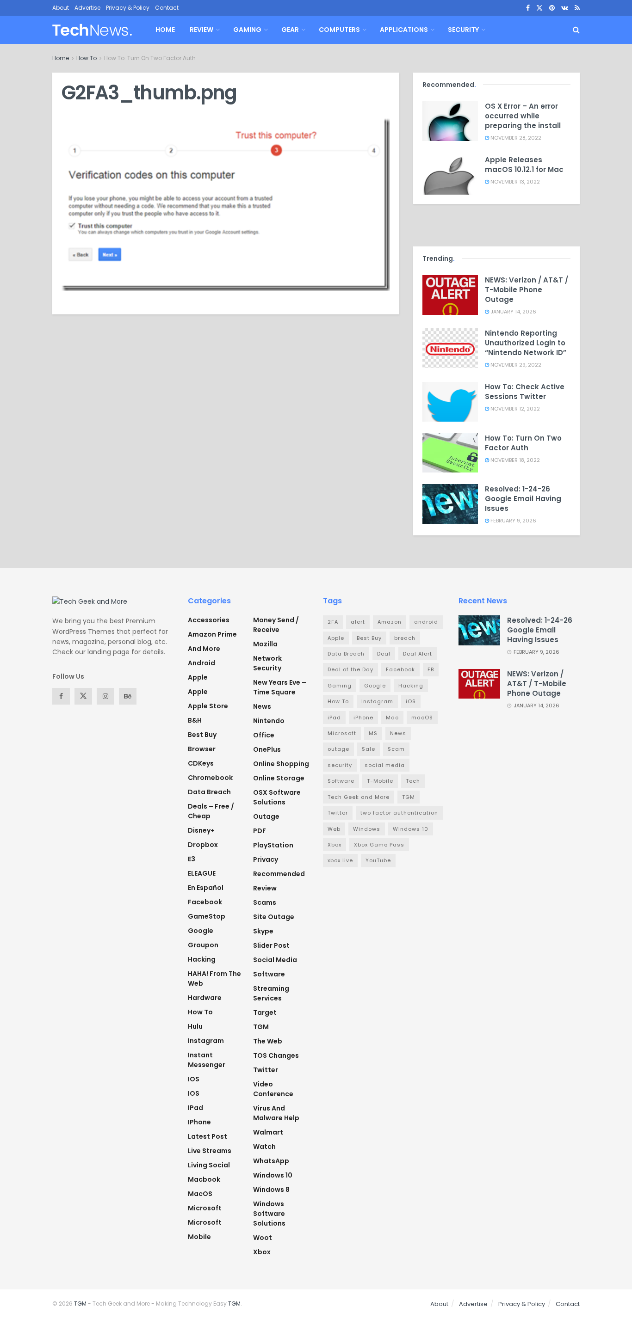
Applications (404, 29)
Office (263, 735)
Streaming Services (271, 993)
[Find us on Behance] (127, 696)
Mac (392, 717)
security (340, 765)
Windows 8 (271, 1189)
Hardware (205, 997)
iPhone (199, 1122)
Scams (264, 902)
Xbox (262, 1252)
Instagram (206, 1040)
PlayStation (273, 845)
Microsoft (205, 1208)
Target (265, 1012)
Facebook (205, 902)
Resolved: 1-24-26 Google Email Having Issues (523, 498)
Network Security (267, 663)
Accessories (208, 620)
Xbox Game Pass (379, 844)
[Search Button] (576, 30)
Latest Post (207, 1136)
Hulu (195, 1026)
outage (338, 749)
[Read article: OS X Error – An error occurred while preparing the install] (450, 121)
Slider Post (271, 945)
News (262, 706)
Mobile (199, 1236)
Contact (167, 8)
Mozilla (265, 644)
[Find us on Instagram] (105, 696)
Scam (396, 749)
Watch (264, 1146)
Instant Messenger (206, 1059)
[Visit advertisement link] (496, 223)
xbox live (340, 860)
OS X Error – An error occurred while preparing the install (523, 115)
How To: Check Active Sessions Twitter (524, 391)
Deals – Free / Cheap (211, 811)
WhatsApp (271, 1161)
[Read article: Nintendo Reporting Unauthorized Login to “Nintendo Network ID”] (450, 348)
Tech (413, 781)
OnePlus (267, 749)
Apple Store (208, 706)
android (426, 622)
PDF (259, 830)
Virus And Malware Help (276, 1113)
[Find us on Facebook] (528, 8)
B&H (195, 720)
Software (269, 974)
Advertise (87, 8)
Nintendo (269, 720)
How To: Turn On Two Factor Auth (150, 58)
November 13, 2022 (514, 181)
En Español (205, 887)
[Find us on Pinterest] (552, 8)
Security (463, 29)
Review (201, 29)
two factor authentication (399, 812)
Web (334, 829)
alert (358, 622)
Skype (263, 931)
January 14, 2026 (512, 311)
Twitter (265, 1069)
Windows (366, 829)
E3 (191, 859)
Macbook (204, 1179)
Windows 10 (272, 1175)
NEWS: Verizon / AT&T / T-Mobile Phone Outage (526, 289)
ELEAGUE (202, 873)
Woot (262, 1237)
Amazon (390, 622)
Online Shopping (281, 763)
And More (204, 648)
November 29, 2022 (515, 364)
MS (373, 733)
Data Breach (209, 792)
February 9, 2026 (512, 520)
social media (385, 765)
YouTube (378, 860)
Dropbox (203, 844)
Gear (290, 29)
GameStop (206, 916)
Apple (198, 677)
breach (404, 638)
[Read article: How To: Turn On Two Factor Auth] (450, 453)
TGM (261, 1026)
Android (201, 663)
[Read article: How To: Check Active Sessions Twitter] (450, 402)
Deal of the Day (350, 669)
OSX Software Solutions (277, 797)
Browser (202, 749)
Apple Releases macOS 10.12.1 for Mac (524, 164)
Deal (383, 653)
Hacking (202, 959)
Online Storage (278, 778)
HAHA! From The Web (214, 978)
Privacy (265, 859)
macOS (200, 1193)
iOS (193, 1093)
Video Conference (273, 1089)
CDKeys (201, 763)
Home (165, 29)
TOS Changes (276, 1055)
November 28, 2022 (515, 137)
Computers (339, 29)
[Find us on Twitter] (539, 8)
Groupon (203, 945)
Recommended (279, 873)
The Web (267, 1041)
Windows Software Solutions (269, 1213)
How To (86, 58)
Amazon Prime (212, 634)
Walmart (268, 1132)
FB (431, 669)
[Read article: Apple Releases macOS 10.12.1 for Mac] (450, 175)
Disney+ (201, 830)
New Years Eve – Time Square (279, 687)
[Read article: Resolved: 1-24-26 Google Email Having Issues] (450, 504)
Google (200, 930)
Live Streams (209, 1150)
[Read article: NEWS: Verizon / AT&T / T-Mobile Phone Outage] (450, 295)
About (60, 8)
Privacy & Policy (127, 8)
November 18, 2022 (514, 460)
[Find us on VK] (564, 8)
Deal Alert (417, 653)
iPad (195, 1107)
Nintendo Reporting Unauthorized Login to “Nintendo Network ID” (525, 342)
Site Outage (273, 916)
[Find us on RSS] (577, 8)
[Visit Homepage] (92, 30)
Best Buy (202, 734)
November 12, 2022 (514, 408)
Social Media (275, 959)
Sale (368, 749)
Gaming (247, 29)
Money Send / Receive (276, 624)
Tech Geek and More (359, 797)
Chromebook (210, 777)
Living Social (209, 1165)
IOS (193, 1079)
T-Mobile (380, 781)
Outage (266, 816)
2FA (333, 622)
